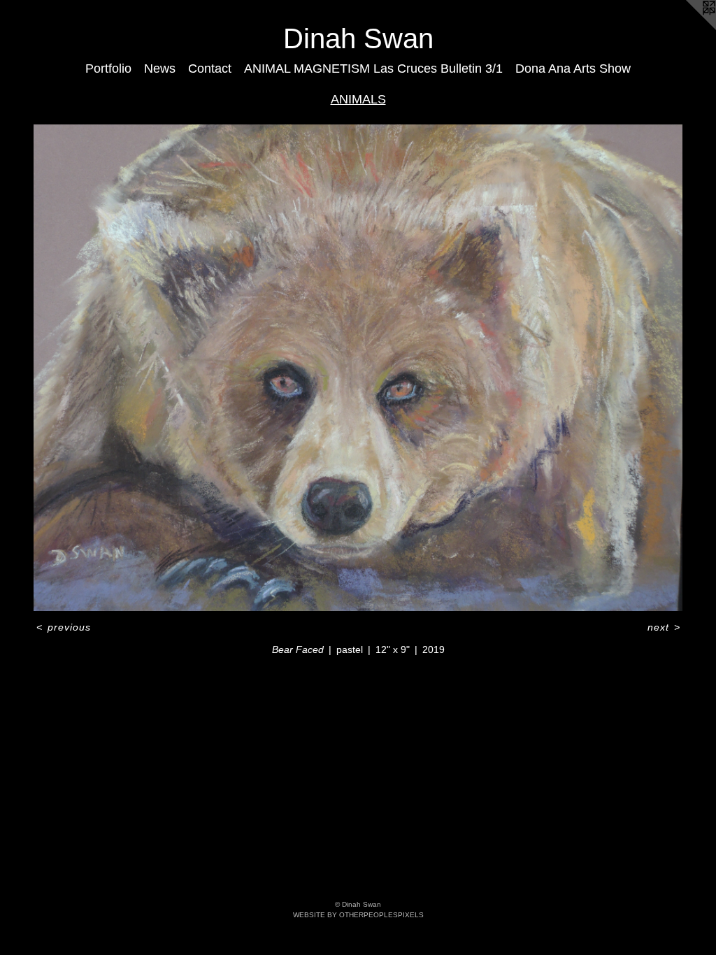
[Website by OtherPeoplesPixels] (688, 28)
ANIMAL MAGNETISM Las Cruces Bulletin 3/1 (373, 69)
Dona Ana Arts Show (573, 69)
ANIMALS (358, 99)
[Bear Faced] (358, 367)
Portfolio (108, 69)
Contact (209, 69)
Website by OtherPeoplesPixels (358, 915)
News (160, 69)
